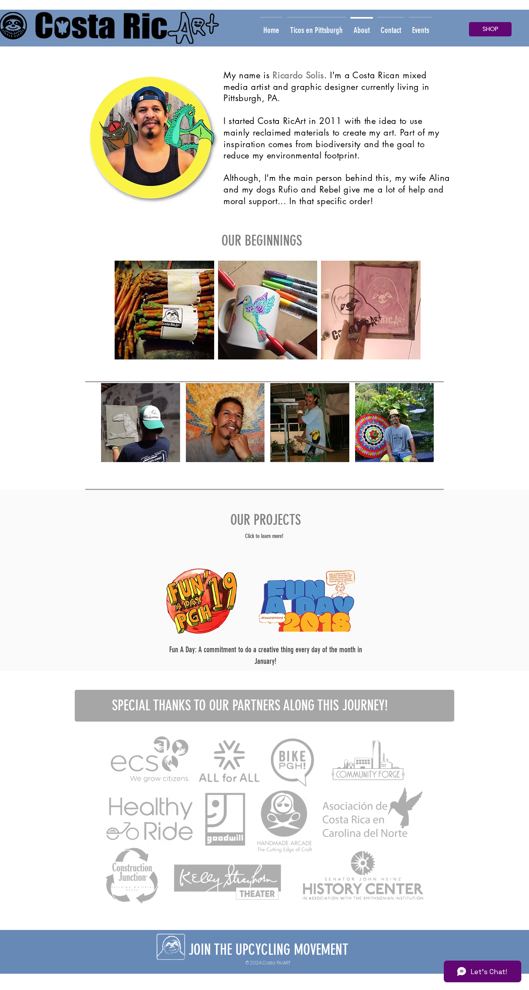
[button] (164, 310)
